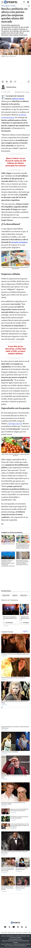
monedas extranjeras (19, 242)
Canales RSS (4, 932)
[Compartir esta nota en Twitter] (6, 81)
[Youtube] (14, 927)
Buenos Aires (24, 595)
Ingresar (24, 2)
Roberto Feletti (18, 98)
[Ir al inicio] (11, 2)
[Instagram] (18, 927)
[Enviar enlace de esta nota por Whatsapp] (11, 81)
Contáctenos (18, 932)
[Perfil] (15, 923)
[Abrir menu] (2, 2)
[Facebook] (5, 927)
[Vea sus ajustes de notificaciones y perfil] (28, 2)
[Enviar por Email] (15, 81)
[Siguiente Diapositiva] (28, 613)
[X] (9, 927)
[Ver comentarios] (28, 6)
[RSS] (22, 927)
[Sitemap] (26, 927)
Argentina (15, 595)
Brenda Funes (11, 87)
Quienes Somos (11, 932)
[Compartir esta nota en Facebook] (2, 81)
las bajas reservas (15, 423)
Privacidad (25, 932)
